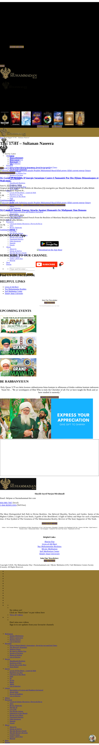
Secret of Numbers (16, 694)
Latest (12, 156)
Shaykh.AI (13, 707)
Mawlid (12, 260)
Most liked (14, 162)
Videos (7, 698)
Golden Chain (15, 735)
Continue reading (7, 200)
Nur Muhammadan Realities (15, 289)
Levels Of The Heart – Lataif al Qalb (23, 192)
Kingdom (9, 165)
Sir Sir (12, 680)
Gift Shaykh (57, 126)
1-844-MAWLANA (8, 505)
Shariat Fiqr (50, 541)
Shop (8, 262)
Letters (7, 688)
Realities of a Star (16, 194)
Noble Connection (57, 205)
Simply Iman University (14, 293)
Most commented (16, 158)
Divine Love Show (16, 237)
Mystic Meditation (49, 549)
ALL (2, 168)
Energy (7, 669)
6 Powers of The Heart (18, 196)
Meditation (9, 634)
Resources (10, 222)
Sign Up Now (49, 303)
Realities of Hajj (16, 663)
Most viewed (14, 160)
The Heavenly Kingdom (18, 647)
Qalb (11, 198)
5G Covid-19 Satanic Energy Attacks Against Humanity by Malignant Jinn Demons (43, 210)
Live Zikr (13, 231)
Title (11, 164)
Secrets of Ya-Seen (16, 175)
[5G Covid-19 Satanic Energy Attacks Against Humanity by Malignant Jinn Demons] (45, 202)
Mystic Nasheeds (16, 227)
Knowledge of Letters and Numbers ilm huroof (26, 212)
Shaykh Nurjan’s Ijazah (18, 253)
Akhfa (12, 684)
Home (2, 137)
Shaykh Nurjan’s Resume (19, 733)
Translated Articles (16, 239)
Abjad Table (14, 692)
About (8, 247)
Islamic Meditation (17, 636)
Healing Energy (15, 639)
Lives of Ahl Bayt (11, 287)
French (12, 245)
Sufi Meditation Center (13, 291)
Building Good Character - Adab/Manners (18, 205)
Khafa (12, 682)
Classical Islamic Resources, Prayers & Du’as (26, 224)
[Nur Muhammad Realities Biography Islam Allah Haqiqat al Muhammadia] (49, 85)
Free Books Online (16, 233)
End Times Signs (43, 205)
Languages (10, 173)
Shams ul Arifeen (16, 655)
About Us (13, 249)
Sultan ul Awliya (16, 251)
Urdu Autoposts (15, 241)
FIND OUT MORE (49, 523)
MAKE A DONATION (49, 397)
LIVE (2, 66)
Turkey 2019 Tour (16, 258)
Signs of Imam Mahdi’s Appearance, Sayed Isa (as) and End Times (33, 645)
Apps (11, 225)
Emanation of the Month (18, 713)
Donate (8, 264)
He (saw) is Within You (18, 173)
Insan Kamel (14, 667)
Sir (11, 678)
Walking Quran (15, 649)
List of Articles (15, 163)
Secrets (7, 659)
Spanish (12, 243)
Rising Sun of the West (18, 665)
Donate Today (43, 126)
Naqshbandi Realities (17, 183)
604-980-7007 (6, 503)
